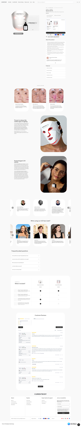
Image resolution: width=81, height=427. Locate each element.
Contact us (43, 400)
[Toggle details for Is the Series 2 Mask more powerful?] (38, 266)
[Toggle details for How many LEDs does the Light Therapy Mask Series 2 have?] (38, 255)
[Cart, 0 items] (79, 2)
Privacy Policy (28, 400)
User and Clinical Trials (14, 403)
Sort (55, 330)
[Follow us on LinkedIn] (69, 418)
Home (46, 7)
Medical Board (13, 404)
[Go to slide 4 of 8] (19, 33)
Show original (42, 353)
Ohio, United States (56, 36)
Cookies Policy (28, 403)
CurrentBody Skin (50, 7)
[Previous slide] (14, 33)
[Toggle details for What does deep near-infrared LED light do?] (38, 262)
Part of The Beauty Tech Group (8, 423)
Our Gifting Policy (28, 404)
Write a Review (60, 327)
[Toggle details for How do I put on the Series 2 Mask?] (38, 269)
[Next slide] (22, 33)
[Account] (77, 2)
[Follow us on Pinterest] (67, 418)
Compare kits (63, 19)
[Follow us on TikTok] (63, 418)
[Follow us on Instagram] (65, 418)
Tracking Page (43, 403)
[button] (25, 320)
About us (12, 400)
